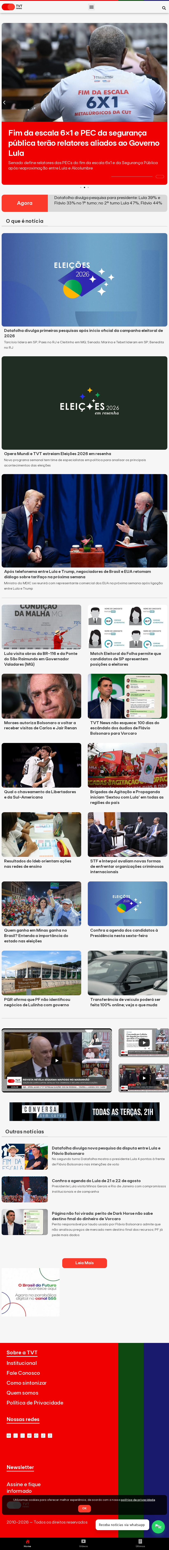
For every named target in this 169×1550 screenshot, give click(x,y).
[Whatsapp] (15, 1435)
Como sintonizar (27, 1383)
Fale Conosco (23, 1373)
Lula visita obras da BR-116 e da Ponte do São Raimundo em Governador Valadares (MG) (40, 659)
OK (84, 1508)
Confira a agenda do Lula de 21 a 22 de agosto (96, 1181)
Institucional (22, 1363)
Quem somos (22, 1393)
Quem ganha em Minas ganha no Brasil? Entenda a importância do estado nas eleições (36, 935)
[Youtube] (9, 1435)
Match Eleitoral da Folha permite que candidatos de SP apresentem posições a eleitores (125, 659)
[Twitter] (29, 1435)
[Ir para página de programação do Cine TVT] (31, 1315)
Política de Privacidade (35, 1403)
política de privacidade (138, 1500)
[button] (91, 7)
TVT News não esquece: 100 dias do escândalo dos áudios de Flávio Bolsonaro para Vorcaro (124, 728)
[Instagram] (22, 1435)
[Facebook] (36, 1435)
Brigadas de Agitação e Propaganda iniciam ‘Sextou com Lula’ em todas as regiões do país (127, 797)
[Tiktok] (43, 1435)
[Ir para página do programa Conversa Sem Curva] (84, 1120)
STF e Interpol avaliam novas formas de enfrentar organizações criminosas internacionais (127, 866)
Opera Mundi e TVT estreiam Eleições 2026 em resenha (57, 454)
